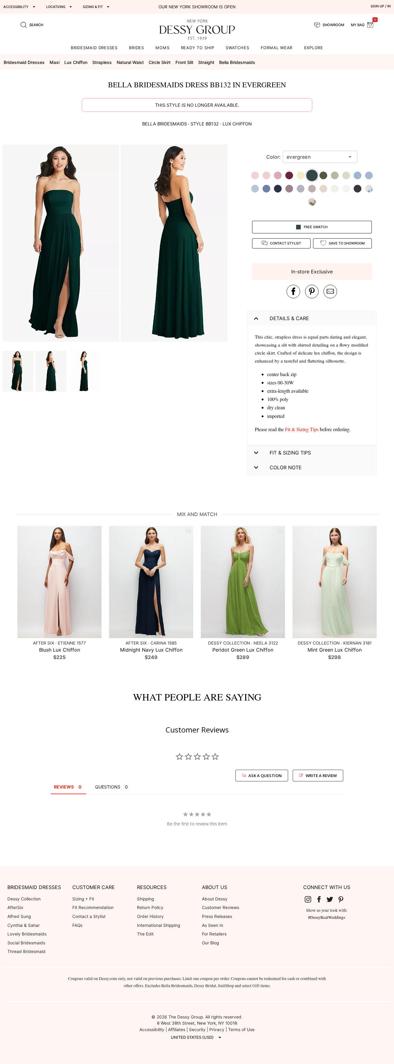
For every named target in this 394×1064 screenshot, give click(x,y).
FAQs (77, 925)
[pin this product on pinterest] (312, 291)
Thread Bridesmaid (26, 951)
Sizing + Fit (83, 898)
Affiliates (176, 1029)
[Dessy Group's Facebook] (321, 899)
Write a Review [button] (321, 775)
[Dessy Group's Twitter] (332, 899)
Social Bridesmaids (26, 942)
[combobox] (315, 157)
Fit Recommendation (93, 907)
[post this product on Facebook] (293, 291)
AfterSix (15, 907)
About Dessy (214, 898)
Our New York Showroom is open (197, 6)
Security (197, 1029)
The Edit (145, 933)
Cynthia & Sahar (23, 925)
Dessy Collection (24, 898)
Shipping (145, 898)
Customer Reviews (220, 907)
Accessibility (151, 1029)
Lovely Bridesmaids (26, 933)
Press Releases (217, 916)
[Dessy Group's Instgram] (310, 899)
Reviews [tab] (64, 786)
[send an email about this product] (330, 291)
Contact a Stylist (89, 916)
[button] (61, 244)
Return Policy (150, 907)
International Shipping (158, 925)
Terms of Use (241, 1029)
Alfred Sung (19, 916)
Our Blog (210, 942)
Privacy (216, 1029)
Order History (150, 916)
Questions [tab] (107, 786)
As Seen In (212, 925)
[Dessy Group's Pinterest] (343, 899)
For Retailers (214, 933)
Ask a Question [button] (265, 775)
